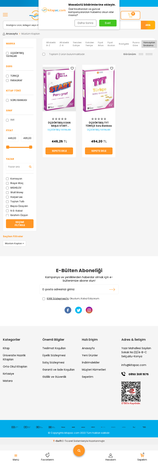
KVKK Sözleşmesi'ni (58, 298)
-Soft (57, 441)
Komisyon (16, 178)
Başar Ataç (17, 183)
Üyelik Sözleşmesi (54, 355)
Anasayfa (12, 33)
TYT (12, 120)
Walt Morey (16, 192)
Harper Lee (16, 197)
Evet (108, 23)
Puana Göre (136, 44)
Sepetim (87, 377)
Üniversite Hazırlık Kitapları (14, 357)
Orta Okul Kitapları (15, 366)
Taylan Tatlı (17, 201)
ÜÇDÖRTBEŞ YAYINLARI (15, 54)
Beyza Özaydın (19, 206)
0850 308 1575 (139, 374)
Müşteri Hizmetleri (94, 370)
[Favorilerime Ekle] (72, 68)
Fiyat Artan (101, 44)
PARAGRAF (16, 80)
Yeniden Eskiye (77, 44)
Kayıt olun (112, 289)
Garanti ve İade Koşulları (58, 370)
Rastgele (124, 43)
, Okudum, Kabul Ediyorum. (73, 298)
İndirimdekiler (91, 362)
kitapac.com (72, 432)
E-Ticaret (67, 441)
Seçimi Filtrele (20, 223)
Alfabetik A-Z (51, 44)
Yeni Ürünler (90, 355)
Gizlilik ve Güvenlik (54, 377)
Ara (147, 24)
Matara (8, 381)
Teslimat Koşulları (54, 348)
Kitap (6, 348)
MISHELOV (15, 187)
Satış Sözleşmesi (53, 362)
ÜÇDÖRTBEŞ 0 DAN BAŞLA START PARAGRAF (59, 124)
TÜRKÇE (14, 75)
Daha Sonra (85, 23)
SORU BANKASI (18, 100)
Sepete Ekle (59, 150)
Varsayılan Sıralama (149, 44)
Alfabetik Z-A (64, 44)
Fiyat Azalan (111, 44)
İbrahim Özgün (19, 215)
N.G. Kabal (16, 210)
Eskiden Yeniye (90, 44)
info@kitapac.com (133, 365)
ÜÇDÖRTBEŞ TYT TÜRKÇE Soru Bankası (99, 124)
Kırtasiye (8, 374)
